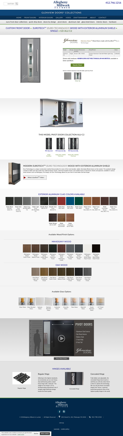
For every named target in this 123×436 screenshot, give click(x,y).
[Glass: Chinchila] (66, 301)
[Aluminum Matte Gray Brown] (113, 201)
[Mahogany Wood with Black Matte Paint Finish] (96, 248)
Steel (88, 22)
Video (68, 17)
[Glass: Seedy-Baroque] (92, 301)
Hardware (112, 22)
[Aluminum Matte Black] (10, 201)
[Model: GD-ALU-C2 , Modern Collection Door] (30, 60)
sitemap (61, 423)
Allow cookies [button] (45, 433)
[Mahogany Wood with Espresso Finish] (53, 248)
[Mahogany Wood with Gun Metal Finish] (70, 248)
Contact (102, 17)
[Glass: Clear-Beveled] (31, 301)
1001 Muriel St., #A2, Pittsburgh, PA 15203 (73, 417)
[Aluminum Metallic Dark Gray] (53, 201)
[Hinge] (21, 384)
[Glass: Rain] (74, 301)
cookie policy (65, 429)
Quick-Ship (35, 22)
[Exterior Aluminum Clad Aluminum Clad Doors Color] (67, 76)
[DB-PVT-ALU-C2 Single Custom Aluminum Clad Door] (48, 144)
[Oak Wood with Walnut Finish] (61, 272)
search (11, 3)
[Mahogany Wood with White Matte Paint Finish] (87, 248)
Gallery (59, 17)
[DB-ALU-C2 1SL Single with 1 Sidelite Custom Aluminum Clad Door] (60, 144)
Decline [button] (36, 433)
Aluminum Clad (74, 22)
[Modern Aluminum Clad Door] (61, 113)
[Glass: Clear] (23, 301)
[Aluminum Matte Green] (79, 201)
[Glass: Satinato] (40, 301)
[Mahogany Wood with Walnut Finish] (36, 248)
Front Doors (30, 17)
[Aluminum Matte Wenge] (53, 217)
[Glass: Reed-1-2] (100, 301)
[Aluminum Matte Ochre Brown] (87, 201)
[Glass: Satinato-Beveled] (48, 301)
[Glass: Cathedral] (57, 301)
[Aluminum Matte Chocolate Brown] (105, 201)
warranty (56, 429)
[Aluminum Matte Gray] (27, 201)
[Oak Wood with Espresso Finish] (79, 272)
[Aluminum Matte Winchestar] (61, 217)
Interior (101, 22)
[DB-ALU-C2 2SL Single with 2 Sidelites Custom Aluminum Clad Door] (73, 144)
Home (18, 17)
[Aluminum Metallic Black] (44, 201)
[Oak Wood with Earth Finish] (53, 272)
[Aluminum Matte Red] (61, 201)
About (93, 17)
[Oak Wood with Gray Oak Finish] (87, 272)
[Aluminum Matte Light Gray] (36, 201)
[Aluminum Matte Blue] (70, 201)
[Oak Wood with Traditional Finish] (44, 272)
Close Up (77, 81)
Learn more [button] (20, 434)
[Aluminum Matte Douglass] (70, 217)
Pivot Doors (62, 22)
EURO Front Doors (16, 22)
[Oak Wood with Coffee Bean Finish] (70, 272)
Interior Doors (46, 17)
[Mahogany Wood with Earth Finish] (27, 248)
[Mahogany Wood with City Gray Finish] (79, 248)
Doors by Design (49, 22)
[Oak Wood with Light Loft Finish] (36, 272)
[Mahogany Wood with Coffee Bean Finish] (44, 248)
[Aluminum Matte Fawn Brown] (96, 201)
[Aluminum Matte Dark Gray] (18, 201)
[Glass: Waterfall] (83, 301)
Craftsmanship (80, 17)
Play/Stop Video (61, 358)
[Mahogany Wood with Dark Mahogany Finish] (61, 248)
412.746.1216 (113, 3)
